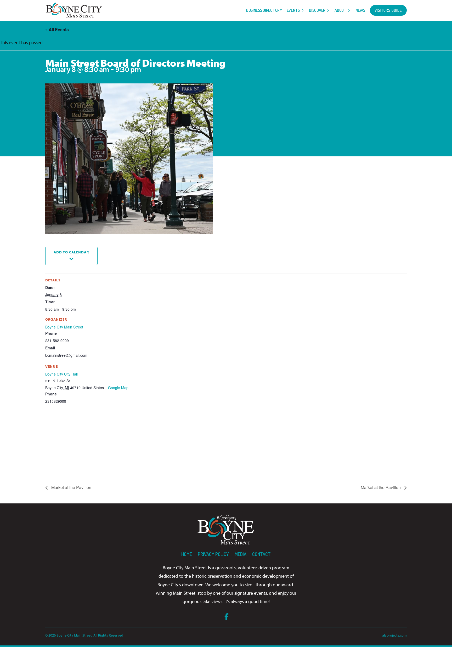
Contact (261, 554)
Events (293, 10)
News (360, 10)
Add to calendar (71, 251)
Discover (317, 10)
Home (186, 554)
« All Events (57, 29)
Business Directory (264, 10)
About (340, 10)
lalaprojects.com (394, 635)
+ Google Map (116, 387)
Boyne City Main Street (64, 327)
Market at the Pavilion (70, 487)
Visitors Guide (388, 10)
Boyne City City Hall (61, 374)
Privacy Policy (213, 554)
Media (240, 554)
